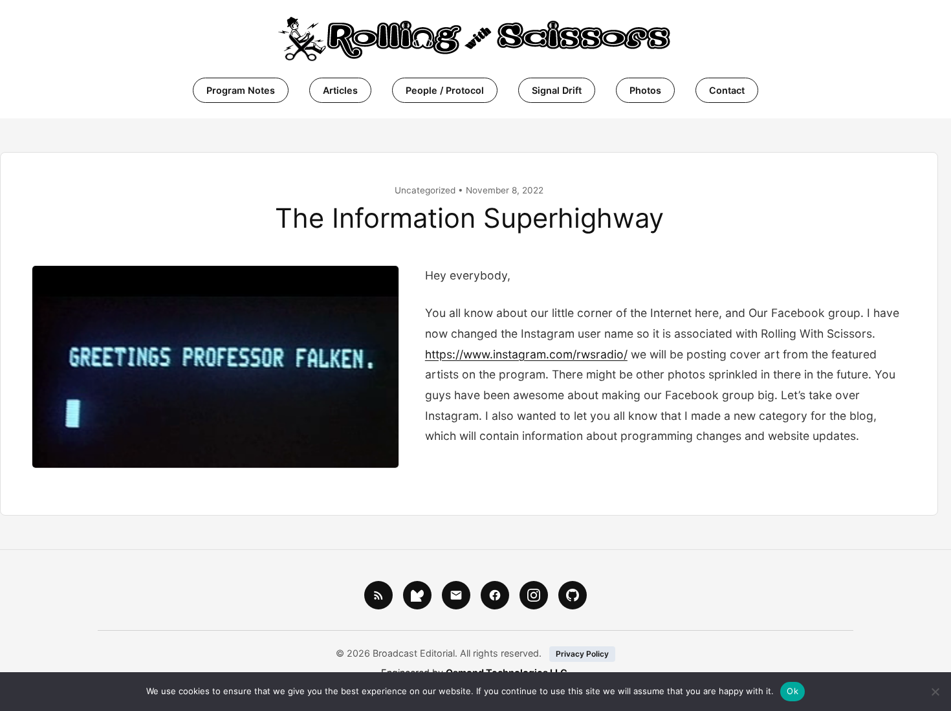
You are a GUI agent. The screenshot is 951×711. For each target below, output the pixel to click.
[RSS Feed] (378, 595)
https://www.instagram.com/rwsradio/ (526, 354)
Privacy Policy (582, 654)
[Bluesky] (417, 595)
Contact (727, 90)
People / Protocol (445, 90)
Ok (792, 691)
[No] (934, 691)
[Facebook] (495, 595)
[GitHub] (572, 595)
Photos (645, 90)
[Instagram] (533, 595)
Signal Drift (557, 90)
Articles (340, 90)
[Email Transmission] (456, 595)
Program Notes (240, 90)
